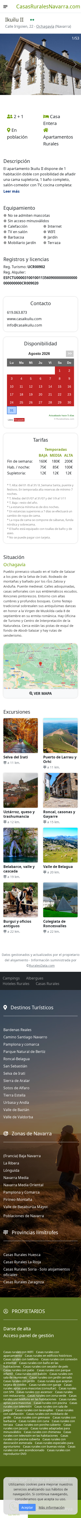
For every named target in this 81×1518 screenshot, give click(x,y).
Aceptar (27, 1507)
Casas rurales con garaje (45, 1385)
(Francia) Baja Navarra (22, 1155)
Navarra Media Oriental (23, 1184)
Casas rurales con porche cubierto (38, 1425)
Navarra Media (16, 1177)
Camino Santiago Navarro (25, 1036)
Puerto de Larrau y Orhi (59, 759)
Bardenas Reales (17, 1029)
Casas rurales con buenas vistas (44, 1446)
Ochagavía (45, 26)
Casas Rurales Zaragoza (23, 1281)
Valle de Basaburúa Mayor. (25, 1206)
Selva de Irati (14, 1073)
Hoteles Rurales (16, 983)
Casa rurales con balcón (31, 1374)
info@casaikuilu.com (24, 325)
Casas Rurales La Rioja (22, 1261)
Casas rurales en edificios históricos (48, 1355)
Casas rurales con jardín (19, 1381)
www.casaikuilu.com (24, 318)
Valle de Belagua (58, 866)
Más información (52, 1507)
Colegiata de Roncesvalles (54, 923)
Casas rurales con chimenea (42, 1432)
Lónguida (11, 1170)
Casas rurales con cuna (34, 1421)
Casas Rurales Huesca (21, 1254)
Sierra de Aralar (16, 1080)
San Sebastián (15, 1066)
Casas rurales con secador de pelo (45, 1366)
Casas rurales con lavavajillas (34, 1410)
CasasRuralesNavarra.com (48, 6)
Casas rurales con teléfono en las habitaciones (39, 1397)
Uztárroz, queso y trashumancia (19, 814)
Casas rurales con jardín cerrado (50, 1377)
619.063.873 (17, 312)
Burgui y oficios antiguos (17, 923)
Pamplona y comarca (21, 1044)
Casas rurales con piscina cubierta (35, 1437)
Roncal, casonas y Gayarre (59, 814)
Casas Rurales (47, 983)
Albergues (34, 978)
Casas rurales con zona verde (46, 1395)
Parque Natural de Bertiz (24, 1051)
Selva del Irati (15, 757)
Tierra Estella (14, 1095)
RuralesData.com (42, 965)
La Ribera (11, 1163)
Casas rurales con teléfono (20, 1359)
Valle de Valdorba (18, 1116)
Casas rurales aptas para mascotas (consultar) (37, 1386)
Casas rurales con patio (18, 1370)
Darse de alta (17, 1329)
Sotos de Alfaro (16, 1087)
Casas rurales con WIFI (18, 1352)
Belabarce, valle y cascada (19, 869)
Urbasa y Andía (16, 1102)
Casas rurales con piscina (50, 1403)
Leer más (11, 191)
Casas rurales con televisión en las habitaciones (37, 1434)
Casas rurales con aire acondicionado (39, 1448)
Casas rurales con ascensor (34, 1392)
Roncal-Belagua (16, 1058)
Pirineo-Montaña (17, 1199)
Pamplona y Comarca (21, 1192)
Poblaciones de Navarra (23, 1215)
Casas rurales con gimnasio (32, 1417)
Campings (11, 978)
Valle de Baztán (16, 1109)
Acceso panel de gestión (28, 1335)
